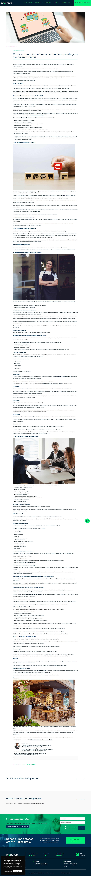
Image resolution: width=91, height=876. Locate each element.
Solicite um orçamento (82, 2)
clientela (38, 237)
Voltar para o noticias (12, 46)
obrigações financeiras (33, 641)
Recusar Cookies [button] (8, 871)
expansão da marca (26, 342)
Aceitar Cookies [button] (17, 871)
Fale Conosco (82, 854)
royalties (63, 195)
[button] (78, 779)
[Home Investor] (6, 2)
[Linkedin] (14, 758)
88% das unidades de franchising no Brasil (52, 383)
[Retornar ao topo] (80, 872)
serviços (32, 855)
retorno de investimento (27, 562)
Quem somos (28, 2)
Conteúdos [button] (65, 2)
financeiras (37, 211)
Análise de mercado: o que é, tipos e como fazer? (41, 739)
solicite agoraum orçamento (74, 840)
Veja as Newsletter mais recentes (17, 826)
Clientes (48, 2)
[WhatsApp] (87, 521)
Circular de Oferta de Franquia (37, 115)
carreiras (59, 855)
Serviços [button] (38, 2)
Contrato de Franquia (62, 108)
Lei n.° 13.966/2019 (24, 98)
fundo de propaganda (41, 670)
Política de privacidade (66, 872)
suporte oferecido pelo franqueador (33, 594)
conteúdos (60, 853)
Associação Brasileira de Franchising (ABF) (62, 376)
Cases (56, 2)
